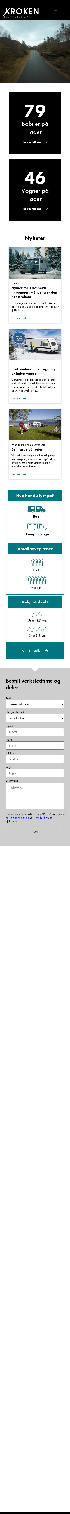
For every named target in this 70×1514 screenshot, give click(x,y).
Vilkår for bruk (41, 817)
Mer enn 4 (37, 587)
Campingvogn (37, 534)
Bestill (35, 832)
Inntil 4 (37, 570)
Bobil (37, 516)
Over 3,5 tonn (37, 635)
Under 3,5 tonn (37, 620)
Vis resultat (32, 650)
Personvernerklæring (17, 817)
